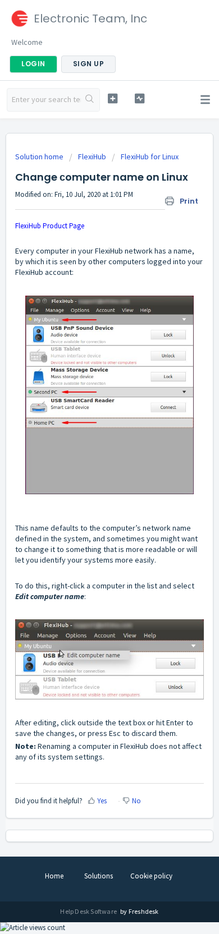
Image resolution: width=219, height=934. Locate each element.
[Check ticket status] (139, 98)
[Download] (89, 466)
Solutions (98, 876)
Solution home (40, 156)
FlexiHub (92, 156)
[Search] (90, 100)
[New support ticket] (112, 98)
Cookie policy (151, 876)
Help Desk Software (89, 911)
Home (54, 876)
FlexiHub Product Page (49, 226)
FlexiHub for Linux (150, 156)
